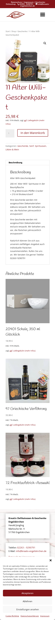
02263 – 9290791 (26, 547)
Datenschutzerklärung (30, 616)
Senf (31, 146)
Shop (13, 31)
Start (8, 31)
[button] (50, 560)
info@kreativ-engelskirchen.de (31, 551)
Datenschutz (16, 2)
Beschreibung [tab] (15, 162)
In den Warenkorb (33, 133)
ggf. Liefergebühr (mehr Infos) (22, 350)
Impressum (44, 616)
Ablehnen (27, 601)
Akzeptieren (27, 593)
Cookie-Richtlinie (12, 616)
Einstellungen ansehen (27, 609)
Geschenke (22, 31)
